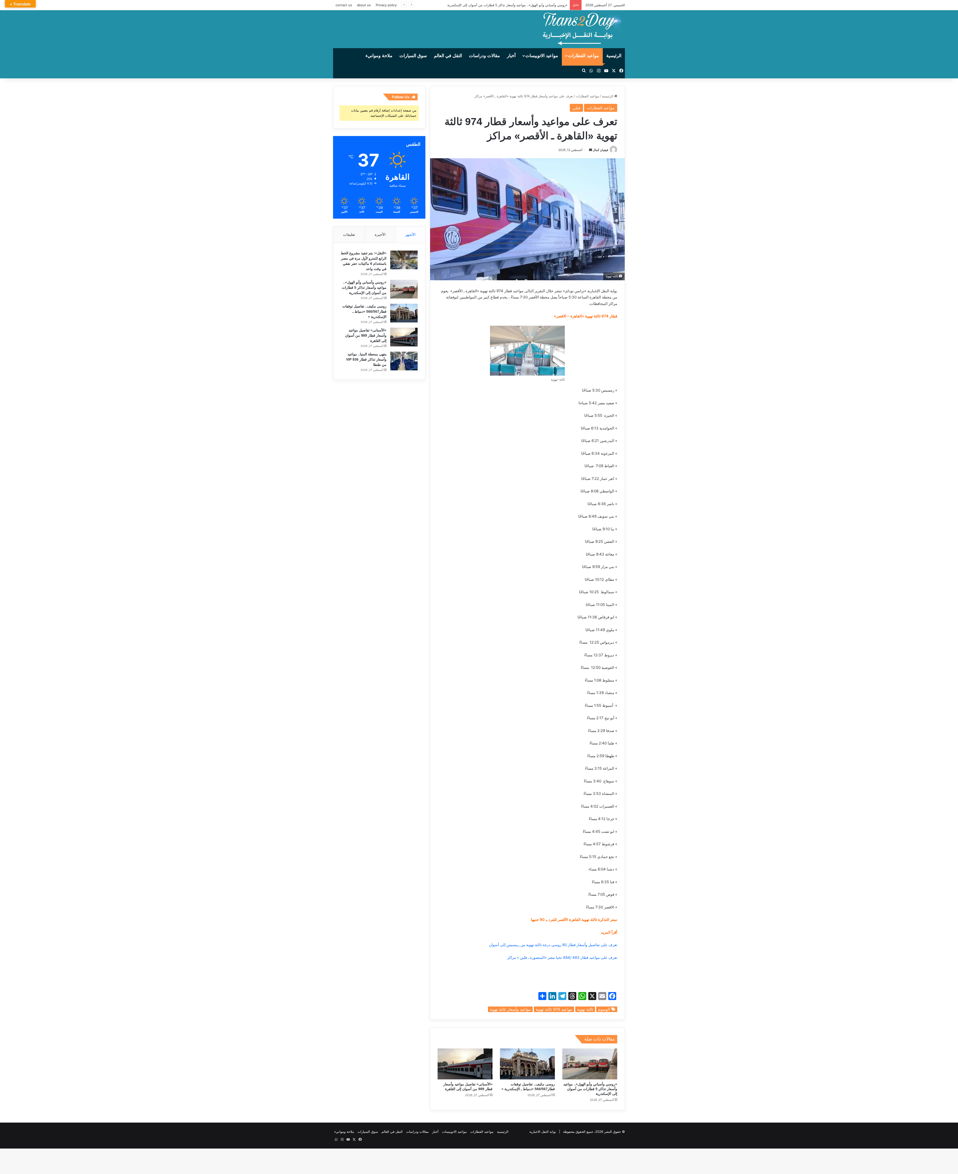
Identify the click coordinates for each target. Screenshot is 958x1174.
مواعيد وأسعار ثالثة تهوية (510, 1009)
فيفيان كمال (600, 150)
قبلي (576, 107)
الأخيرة (380, 234)
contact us (344, 5)
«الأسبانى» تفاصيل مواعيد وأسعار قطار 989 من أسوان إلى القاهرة (365, 335)
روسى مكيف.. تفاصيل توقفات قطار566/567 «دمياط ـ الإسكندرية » (364, 311)
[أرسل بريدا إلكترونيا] (590, 150)
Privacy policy (386, 5)
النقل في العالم (448, 55)
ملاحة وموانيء (378, 55)
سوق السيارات (413, 55)
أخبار (511, 55)
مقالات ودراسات (484, 55)
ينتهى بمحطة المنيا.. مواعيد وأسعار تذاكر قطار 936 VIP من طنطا (366, 359)
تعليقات (349, 234)
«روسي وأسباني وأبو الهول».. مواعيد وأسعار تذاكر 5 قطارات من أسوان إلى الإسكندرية (590, 1089)
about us (364, 5)
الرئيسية (613, 55)
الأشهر (410, 234)
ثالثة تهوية (585, 1009)
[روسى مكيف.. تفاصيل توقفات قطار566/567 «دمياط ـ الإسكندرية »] (527, 1063)
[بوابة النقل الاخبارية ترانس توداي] (582, 29)
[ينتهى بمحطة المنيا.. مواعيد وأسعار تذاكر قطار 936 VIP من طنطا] (404, 361)
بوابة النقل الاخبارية (542, 1132)
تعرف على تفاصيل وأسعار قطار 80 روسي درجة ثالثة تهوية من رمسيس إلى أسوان (553, 944)
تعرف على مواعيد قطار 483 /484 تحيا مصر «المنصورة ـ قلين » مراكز (562, 957)
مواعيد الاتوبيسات (541, 55)
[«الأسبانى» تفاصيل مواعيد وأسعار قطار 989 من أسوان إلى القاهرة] (465, 1063)
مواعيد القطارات (583, 55)
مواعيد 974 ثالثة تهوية (554, 1009)
